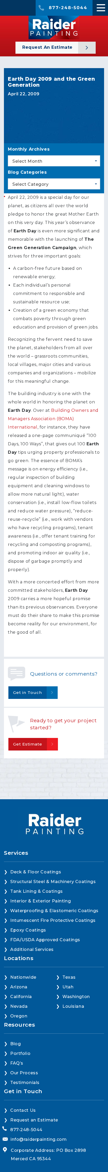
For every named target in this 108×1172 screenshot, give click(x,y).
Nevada (19, 1006)
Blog (15, 1043)
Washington (76, 996)
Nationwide (23, 977)
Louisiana (73, 1006)
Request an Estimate (48, 47)
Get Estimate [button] (27, 744)
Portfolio (20, 1053)
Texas (69, 977)
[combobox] (54, 160)
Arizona (19, 986)
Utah (67, 986)
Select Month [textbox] (27, 161)
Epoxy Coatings (28, 930)
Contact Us (23, 1110)
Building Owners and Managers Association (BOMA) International (53, 419)
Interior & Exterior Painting (40, 901)
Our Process (24, 1072)
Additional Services (32, 949)
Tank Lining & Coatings (36, 891)
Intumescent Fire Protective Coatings (53, 920)
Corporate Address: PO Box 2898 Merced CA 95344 (48, 1154)
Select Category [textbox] (30, 184)
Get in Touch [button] (27, 692)
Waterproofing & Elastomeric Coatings (54, 910)
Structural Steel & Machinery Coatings (53, 881)
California (21, 996)
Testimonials (25, 1082)
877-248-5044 (68, 8)
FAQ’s (16, 1063)
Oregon (18, 1016)
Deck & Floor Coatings (35, 871)
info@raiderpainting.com (38, 1139)
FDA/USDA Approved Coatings (45, 939)
